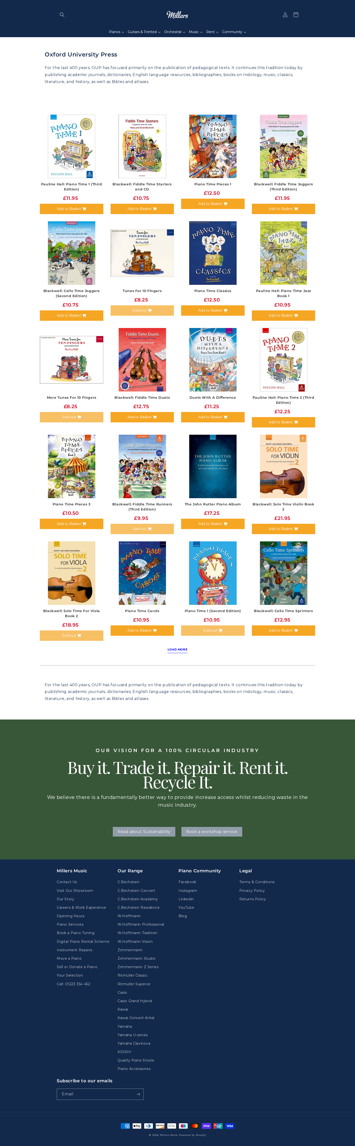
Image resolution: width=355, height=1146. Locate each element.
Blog (182, 916)
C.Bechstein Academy (138, 899)
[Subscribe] (138, 1094)
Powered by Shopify (192, 1135)
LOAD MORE (177, 649)
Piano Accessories (134, 1069)
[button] (62, 14)
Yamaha (125, 1026)
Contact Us (67, 882)
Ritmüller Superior (134, 984)
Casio (122, 992)
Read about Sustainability (144, 831)
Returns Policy (252, 899)
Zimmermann (130, 950)
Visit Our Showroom (75, 890)
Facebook (187, 882)
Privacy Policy (252, 890)
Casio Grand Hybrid (135, 1001)
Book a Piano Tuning (75, 933)
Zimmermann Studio (137, 958)
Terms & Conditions (257, 882)
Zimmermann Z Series (138, 967)
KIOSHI (124, 1052)
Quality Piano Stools (136, 1060)
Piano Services (70, 924)
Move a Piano (69, 958)
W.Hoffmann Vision (135, 941)
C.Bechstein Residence (139, 907)
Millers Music (169, 1135)
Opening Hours (71, 916)
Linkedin (186, 899)
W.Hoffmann (129, 916)
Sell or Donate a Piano (77, 967)
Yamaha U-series (133, 1035)
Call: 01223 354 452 (73, 984)
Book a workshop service (211, 831)
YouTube (186, 907)
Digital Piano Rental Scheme (83, 941)
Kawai (123, 1009)
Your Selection (70, 975)
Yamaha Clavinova (134, 1043)
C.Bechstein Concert (136, 890)
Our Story (65, 899)
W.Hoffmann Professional (141, 924)
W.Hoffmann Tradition (137, 933)
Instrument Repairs (74, 950)
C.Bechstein (129, 882)
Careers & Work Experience (81, 907)
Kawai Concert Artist (136, 1018)
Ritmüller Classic (133, 975)
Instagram (187, 890)
